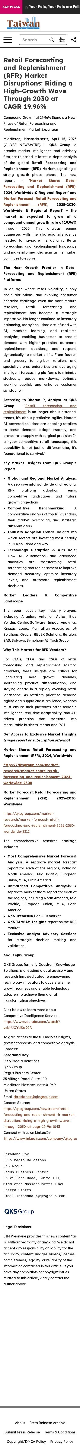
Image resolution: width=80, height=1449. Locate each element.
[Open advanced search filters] (62, 40)
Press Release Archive (47, 1423)
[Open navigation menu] (7, 39)
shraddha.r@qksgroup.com (36, 1097)
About (20, 1423)
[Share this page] (74, 39)
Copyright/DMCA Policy (26, 1441)
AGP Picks (11, 7)
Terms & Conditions (59, 1432)
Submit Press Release (22, 1432)
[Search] (52, 40)
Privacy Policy (61, 1441)
